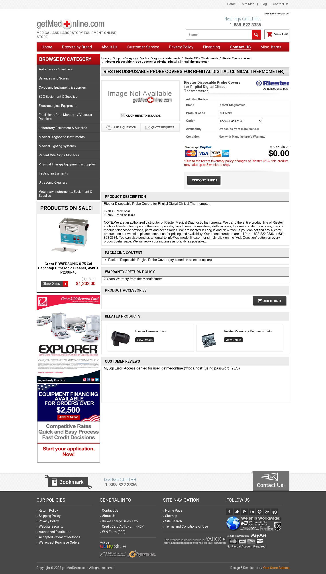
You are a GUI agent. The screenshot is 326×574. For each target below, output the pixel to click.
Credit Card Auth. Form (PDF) (123, 526)
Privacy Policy (49, 521)
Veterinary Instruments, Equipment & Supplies (65, 194)
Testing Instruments (53, 173)
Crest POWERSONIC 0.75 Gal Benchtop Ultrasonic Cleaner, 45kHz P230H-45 (68, 268)
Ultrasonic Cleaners (53, 183)
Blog (264, 4)
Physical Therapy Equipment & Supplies (67, 164)
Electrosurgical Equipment (58, 106)
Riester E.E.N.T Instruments (201, 58)
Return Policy (48, 510)
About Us (109, 516)
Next (285, 339)
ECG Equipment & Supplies (58, 97)
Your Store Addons (276, 568)
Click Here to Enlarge (143, 115)
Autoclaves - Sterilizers (56, 69)
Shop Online (52, 284)
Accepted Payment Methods (59, 537)
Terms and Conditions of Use (186, 526)
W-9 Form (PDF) (114, 532)
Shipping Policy (50, 516)
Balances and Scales (54, 78)
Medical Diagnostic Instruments (62, 137)
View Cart (281, 34)
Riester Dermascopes (150, 331)
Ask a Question (124, 127)
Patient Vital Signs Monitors (59, 155)
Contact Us (280, 4)
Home (231, 4)
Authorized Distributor (276, 88)
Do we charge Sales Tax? (120, 521)
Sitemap (171, 516)
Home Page (173, 510)
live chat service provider (276, 13)
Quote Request (162, 127)
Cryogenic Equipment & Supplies (62, 87)
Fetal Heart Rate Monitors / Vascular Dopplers (65, 117)
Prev (106, 339)
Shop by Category (124, 58)
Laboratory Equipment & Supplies (63, 128)
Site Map (248, 4)
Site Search (173, 521)
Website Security (51, 526)
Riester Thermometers (236, 58)
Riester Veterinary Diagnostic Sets (248, 331)
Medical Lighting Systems (57, 146)
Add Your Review (197, 99)
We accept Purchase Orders (59, 542)
